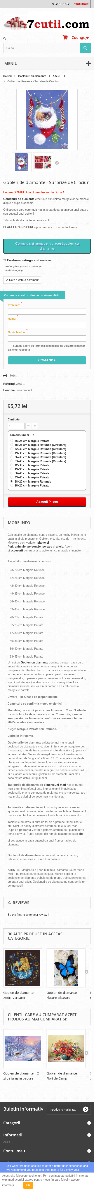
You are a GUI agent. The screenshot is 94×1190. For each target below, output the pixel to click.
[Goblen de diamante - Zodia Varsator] (22, 967)
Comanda (47, 360)
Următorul (57, 163)
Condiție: (9, 390)
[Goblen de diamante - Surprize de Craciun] (21, 162)
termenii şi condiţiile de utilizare (54, 345)
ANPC (7, 1142)
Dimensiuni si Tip (22, 435)
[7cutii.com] (47, 21)
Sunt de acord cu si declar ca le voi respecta (46, 347)
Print (13, 375)
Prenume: (15, 305)
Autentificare (81, 3)
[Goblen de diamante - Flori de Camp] (66, 1048)
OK (28, 1185)
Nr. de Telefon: (18, 332)
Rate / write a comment (23, 280)
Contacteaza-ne (61, 3)
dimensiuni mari (55, 784)
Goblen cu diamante (34, 662)
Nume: (13, 318)
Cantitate (13, 419)
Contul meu (14, 1150)
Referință (9, 383)
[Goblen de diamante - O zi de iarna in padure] (22, 1048)
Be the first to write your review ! (28, 914)
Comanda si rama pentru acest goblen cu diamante (47, 246)
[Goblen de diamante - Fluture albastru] (66, 967)
